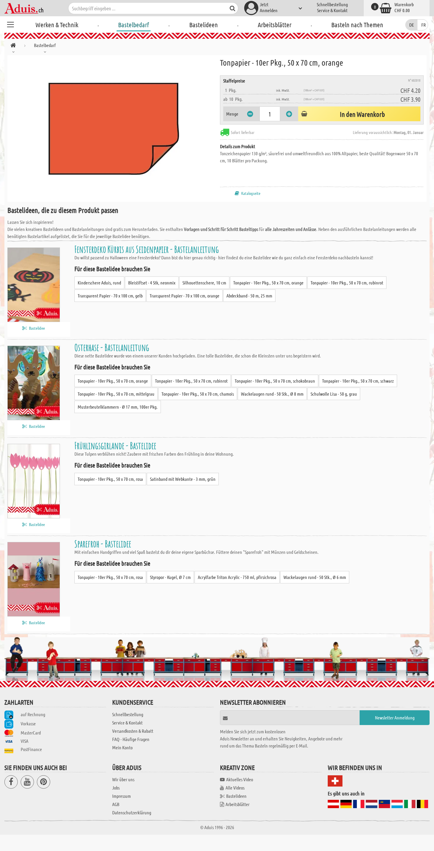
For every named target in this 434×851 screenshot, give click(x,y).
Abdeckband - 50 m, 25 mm (249, 295)
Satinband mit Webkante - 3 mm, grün (183, 479)
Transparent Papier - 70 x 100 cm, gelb (110, 295)
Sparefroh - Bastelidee (102, 544)
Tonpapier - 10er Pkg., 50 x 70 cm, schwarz (358, 381)
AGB (115, 804)
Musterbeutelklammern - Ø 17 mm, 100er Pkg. (118, 407)
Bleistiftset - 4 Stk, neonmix (151, 282)
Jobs (116, 787)
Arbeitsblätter (274, 24)
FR (423, 24)
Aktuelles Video (239, 779)
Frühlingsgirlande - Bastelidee (115, 445)
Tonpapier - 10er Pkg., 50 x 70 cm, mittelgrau (116, 394)
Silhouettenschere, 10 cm (204, 282)
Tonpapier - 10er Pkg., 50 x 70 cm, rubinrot (347, 282)
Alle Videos (235, 787)
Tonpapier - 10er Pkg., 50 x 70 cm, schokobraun (275, 381)
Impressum (121, 796)
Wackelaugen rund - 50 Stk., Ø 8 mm (272, 394)
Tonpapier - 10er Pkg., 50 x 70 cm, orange (268, 282)
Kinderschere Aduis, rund (99, 282)
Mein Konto (122, 747)
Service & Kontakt (332, 10)
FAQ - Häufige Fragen (130, 739)
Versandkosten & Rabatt (132, 731)
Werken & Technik (56, 24)
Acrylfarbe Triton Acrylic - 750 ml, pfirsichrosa (237, 577)
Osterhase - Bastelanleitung (111, 347)
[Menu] (10, 24)
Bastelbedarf (133, 24)
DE (411, 24)
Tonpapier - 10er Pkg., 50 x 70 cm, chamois (197, 394)
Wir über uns (123, 779)
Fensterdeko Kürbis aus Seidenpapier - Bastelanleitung (146, 249)
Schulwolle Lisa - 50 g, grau (334, 394)
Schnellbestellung (332, 4)
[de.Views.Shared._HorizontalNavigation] (13, 46)
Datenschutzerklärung (131, 812)
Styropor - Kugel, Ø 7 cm (170, 577)
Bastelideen (203, 24)
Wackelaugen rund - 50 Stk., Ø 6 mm (314, 577)
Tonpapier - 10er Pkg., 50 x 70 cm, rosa (110, 479)
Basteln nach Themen (357, 24)
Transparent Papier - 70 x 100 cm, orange (184, 295)
